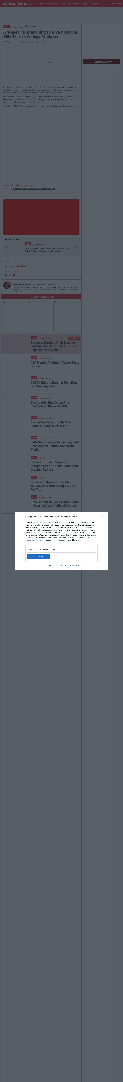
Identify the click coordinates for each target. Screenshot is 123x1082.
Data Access (61, 565)
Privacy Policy (75, 565)
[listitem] (61, 549)
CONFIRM (38, 557)
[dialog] (61, 541)
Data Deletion (48, 565)
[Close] (103, 516)
